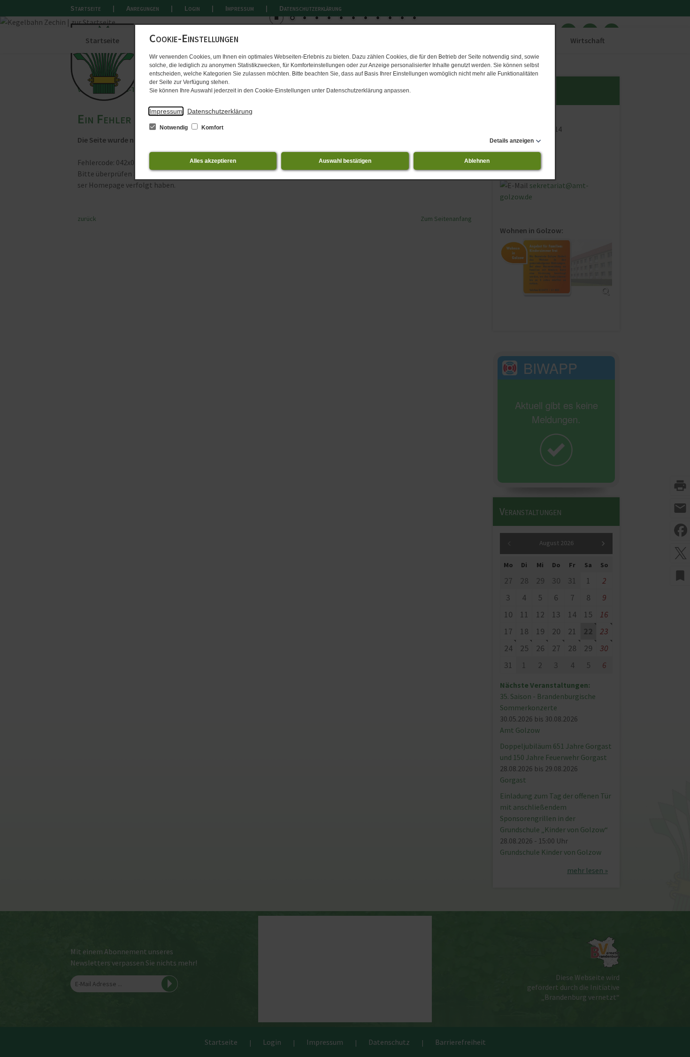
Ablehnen (477, 161)
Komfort (211, 127)
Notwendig (173, 127)
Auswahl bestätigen (345, 161)
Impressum (166, 111)
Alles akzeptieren (213, 161)
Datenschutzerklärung (220, 111)
